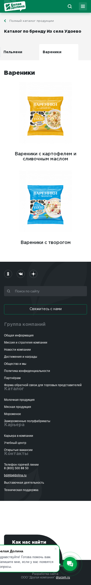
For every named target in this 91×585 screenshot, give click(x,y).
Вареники (52, 52)
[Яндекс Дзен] (33, 274)
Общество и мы (15, 364)
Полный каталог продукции (31, 21)
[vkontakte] (21, 274)
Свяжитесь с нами (46, 309)
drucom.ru (63, 577)
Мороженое (12, 414)
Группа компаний (25, 325)
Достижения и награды (20, 356)
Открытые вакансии (18, 450)
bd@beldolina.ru (15, 475)
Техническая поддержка (21, 490)
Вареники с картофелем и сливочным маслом (45, 156)
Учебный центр (15, 443)
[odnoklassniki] (8, 274)
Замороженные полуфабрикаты (27, 421)
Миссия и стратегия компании (25, 342)
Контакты (16, 454)
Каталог (14, 389)
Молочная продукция (19, 400)
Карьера (14, 425)
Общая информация (19, 335)
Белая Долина (15, 6)
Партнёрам (12, 378)
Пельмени (13, 52)
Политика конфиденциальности (27, 371)
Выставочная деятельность (24, 482)
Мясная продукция (17, 407)
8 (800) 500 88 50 (16, 468)
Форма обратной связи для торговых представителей (43, 385)
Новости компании (17, 349)
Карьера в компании (18, 436)
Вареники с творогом (45, 243)
